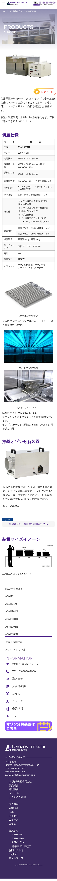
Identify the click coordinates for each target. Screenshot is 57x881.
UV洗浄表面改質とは (20, 781)
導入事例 (17, 678)
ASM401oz (11, 604)
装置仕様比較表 (13, 642)
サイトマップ (16, 858)
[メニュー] (3, 3)
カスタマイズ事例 (15, 649)
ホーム (6, 11)
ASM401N (11, 596)
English (13, 854)
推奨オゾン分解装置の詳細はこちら (28, 524)
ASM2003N (11, 626)
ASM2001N (11, 619)
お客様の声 (19, 686)
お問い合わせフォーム (26, 663)
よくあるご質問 (17, 797)
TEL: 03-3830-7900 (24, 671)
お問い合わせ (16, 850)
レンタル (14, 793)
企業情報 (17, 708)
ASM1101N (11, 611)
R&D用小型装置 (14, 588)
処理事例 (14, 789)
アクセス (14, 816)
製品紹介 (17, 11)
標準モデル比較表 (21, 846)
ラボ (15, 716)
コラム (16, 693)
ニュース (17, 701)
